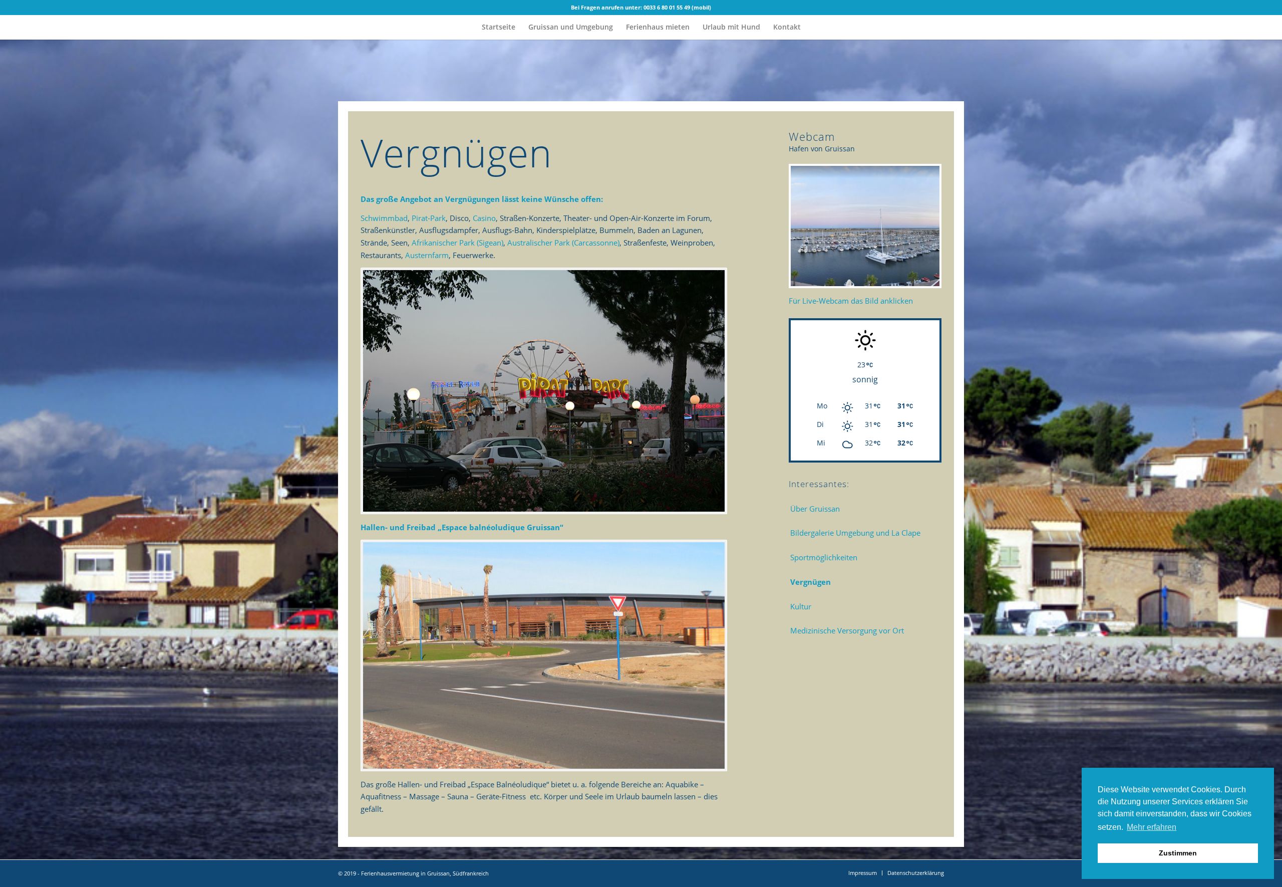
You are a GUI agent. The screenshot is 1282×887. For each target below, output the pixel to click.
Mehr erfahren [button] (1151, 827)
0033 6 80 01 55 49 (667, 7)
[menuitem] (498, 27)
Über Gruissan (815, 509)
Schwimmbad (384, 218)
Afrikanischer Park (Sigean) (457, 243)
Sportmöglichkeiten (823, 557)
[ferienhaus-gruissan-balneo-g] (544, 655)
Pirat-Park (429, 218)
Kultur (800, 606)
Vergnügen (810, 582)
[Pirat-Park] (544, 391)
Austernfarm (427, 255)
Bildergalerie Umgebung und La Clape (855, 533)
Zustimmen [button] (1178, 853)
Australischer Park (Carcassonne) (563, 243)
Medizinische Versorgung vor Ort (847, 630)
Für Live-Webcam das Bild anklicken (851, 301)
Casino (484, 218)
